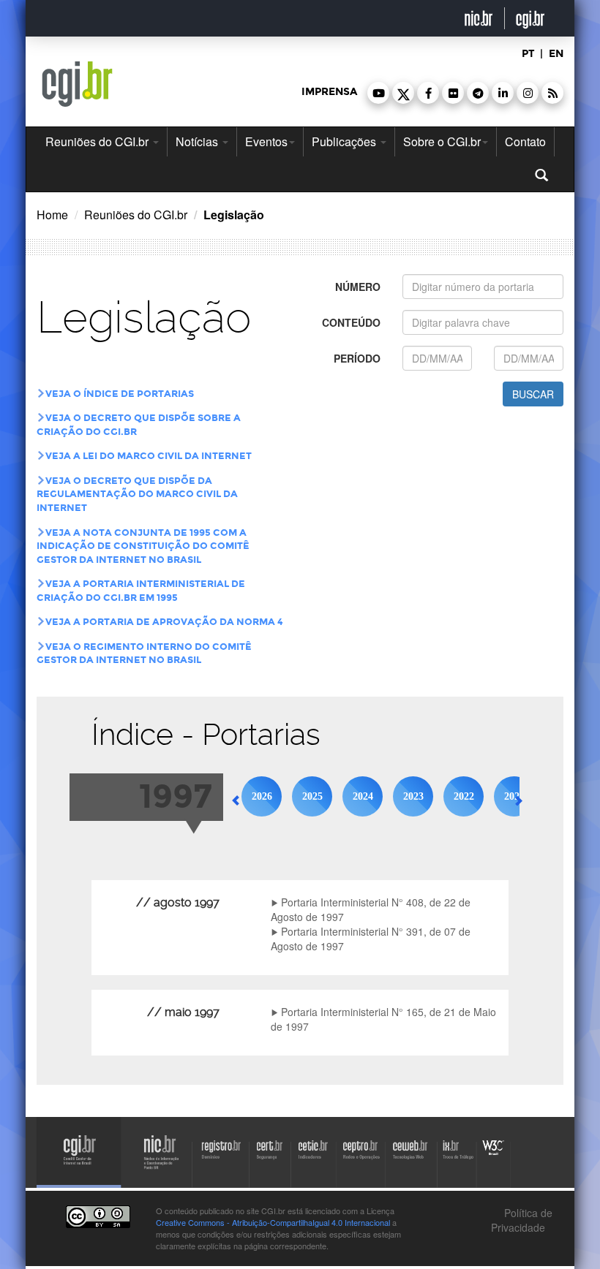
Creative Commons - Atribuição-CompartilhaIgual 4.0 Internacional (273, 1222)
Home (52, 214)
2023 (413, 796)
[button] (378, 93)
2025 (312, 796)
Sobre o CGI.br (442, 141)
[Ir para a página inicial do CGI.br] (77, 84)
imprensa (329, 92)
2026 (262, 796)
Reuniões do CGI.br (98, 141)
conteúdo (351, 322)
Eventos (266, 141)
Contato (525, 141)
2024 (363, 796)
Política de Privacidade (521, 1220)
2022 (464, 796)
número (357, 286)
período (357, 358)
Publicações (345, 141)
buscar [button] (533, 394)
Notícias (198, 141)
